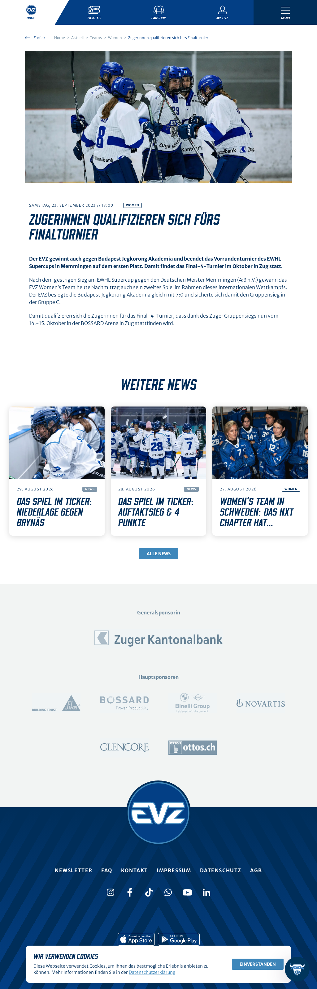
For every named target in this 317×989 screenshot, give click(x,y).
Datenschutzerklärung (152, 972)
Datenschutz (221, 870)
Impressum (174, 870)
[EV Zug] (158, 813)
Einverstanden (258, 964)
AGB (256, 870)
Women (132, 205)
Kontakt (134, 870)
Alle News (159, 553)
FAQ (106, 870)
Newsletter (74, 870)
